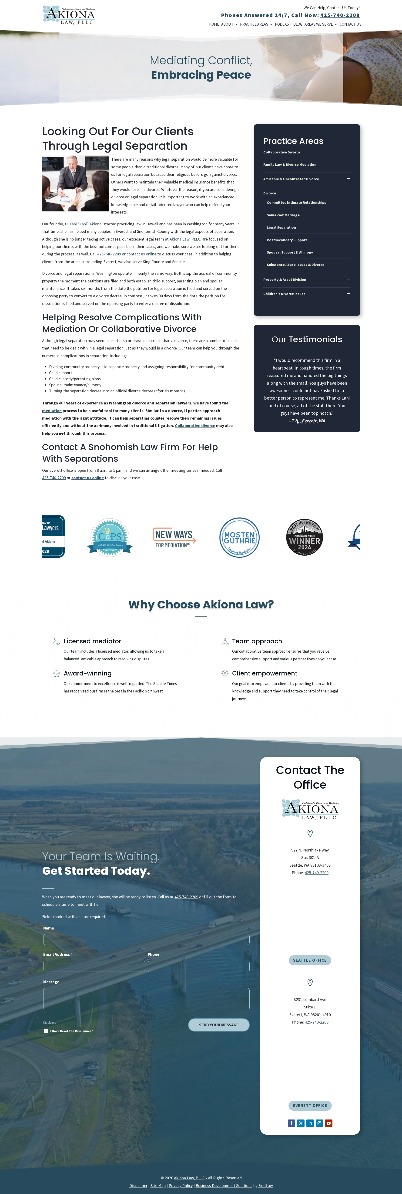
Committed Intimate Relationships (296, 202)
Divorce (269, 193)
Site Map (158, 1185)
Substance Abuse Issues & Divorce (295, 264)
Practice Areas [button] (254, 25)
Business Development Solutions (224, 1185)
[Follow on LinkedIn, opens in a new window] (310, 1123)
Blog (297, 25)
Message (51, 981)
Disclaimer (50, 1022)
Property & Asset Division (284, 279)
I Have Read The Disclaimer (71, 1031)
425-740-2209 (340, 15)
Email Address (57, 954)
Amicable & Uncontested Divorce (291, 178)
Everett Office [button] (310, 1105)
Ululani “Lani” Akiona (83, 224)
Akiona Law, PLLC (189, 1177)
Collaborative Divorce (281, 152)
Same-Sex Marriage (283, 215)
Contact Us (351, 25)
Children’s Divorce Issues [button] (284, 293)
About (227, 25)
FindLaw (265, 1185)
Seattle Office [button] (310, 960)
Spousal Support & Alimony (290, 252)
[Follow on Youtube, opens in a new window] (328, 1123)
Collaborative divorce (195, 425)
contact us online (141, 254)
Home (214, 25)
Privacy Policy (181, 1185)
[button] (396, 1188)
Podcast (283, 25)
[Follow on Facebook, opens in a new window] (291, 1123)
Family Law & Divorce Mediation (289, 164)
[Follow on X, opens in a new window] (301, 1123)
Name (48, 928)
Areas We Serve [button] (319, 25)
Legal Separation (281, 227)
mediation (52, 410)
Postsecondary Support (287, 239)
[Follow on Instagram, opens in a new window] (319, 1123)
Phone (153, 954)
